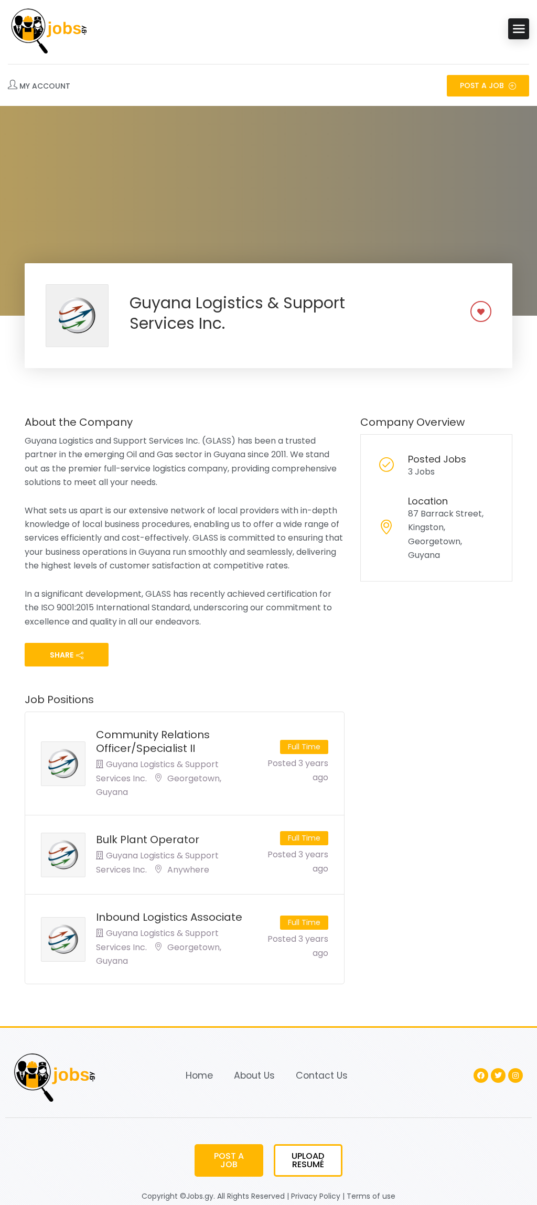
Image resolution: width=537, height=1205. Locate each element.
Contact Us (322, 1075)
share (61, 655)
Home (199, 1075)
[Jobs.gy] (47, 28)
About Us (254, 1075)
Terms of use (371, 1196)
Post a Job (483, 85)
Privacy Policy (315, 1196)
